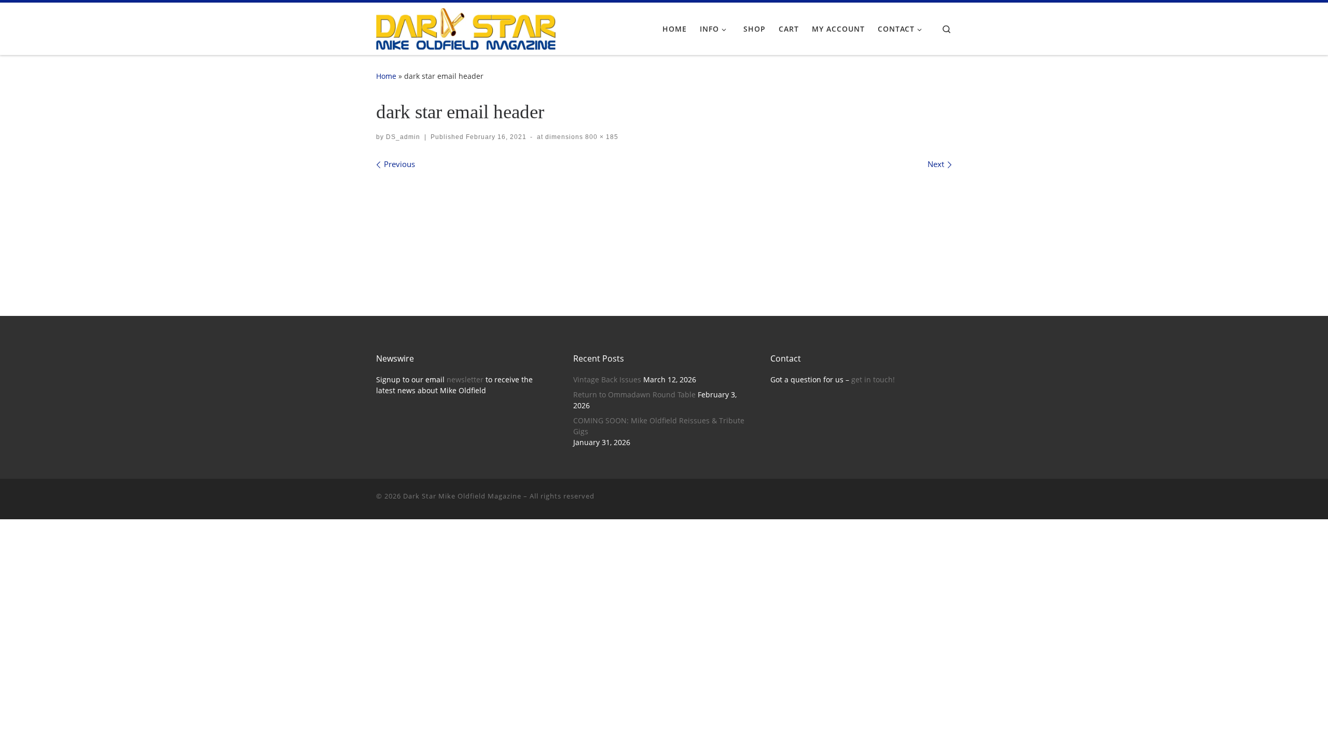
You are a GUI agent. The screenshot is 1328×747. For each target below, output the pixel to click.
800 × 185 (600, 137)
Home (386, 76)
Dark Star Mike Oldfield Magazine (462, 496)
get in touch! (873, 379)
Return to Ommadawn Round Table (634, 394)
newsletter (465, 379)
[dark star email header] (664, 226)
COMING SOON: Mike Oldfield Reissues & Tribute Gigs (658, 426)
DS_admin (403, 137)
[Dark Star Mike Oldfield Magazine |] (466, 27)
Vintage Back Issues (607, 379)
